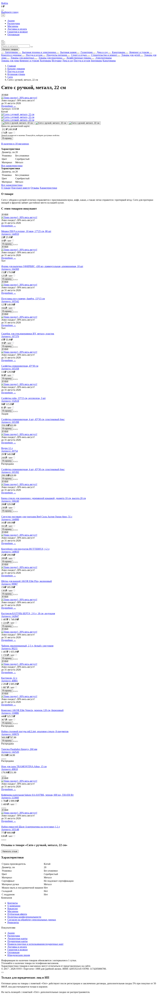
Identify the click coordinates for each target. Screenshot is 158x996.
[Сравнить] (14, 244)
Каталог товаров (10, 49)
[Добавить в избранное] (16, 244)
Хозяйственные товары (78, 58)
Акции (11, 20)
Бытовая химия (68, 52)
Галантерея (86, 52)
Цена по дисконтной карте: (15, 126)
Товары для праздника (50, 58)
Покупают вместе (20, 188)
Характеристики (48, 188)
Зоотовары (96, 60)
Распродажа (13, 23)
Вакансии (12, 908)
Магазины (12, 26)
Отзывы (35, 188)
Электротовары (103, 58)
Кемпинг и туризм (139, 52)
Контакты (12, 903)
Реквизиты (13, 922)
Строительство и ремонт (104, 55)
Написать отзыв (9, 851)
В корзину (7, 138)
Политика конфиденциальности (24, 917)
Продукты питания (56, 55)
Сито (10, 77)
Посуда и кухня (33, 55)
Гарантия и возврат (17, 31)
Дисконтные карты (17, 938)
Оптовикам (13, 34)
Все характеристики (12, 165)
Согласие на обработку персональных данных (31, 919)
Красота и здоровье (11, 55)
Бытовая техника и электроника (39, 52)
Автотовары (11, 52)
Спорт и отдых (79, 55)
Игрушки (57, 60)
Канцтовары (118, 52)
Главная (11, 66)
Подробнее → (8, 106)
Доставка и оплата (17, 29)
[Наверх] (2, 972)
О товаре (6, 188)
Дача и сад (102, 52)
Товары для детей (130, 55)
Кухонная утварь (16, 74)
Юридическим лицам (18, 955)
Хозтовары (45, 60)
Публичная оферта (17, 914)
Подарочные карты (17, 941)
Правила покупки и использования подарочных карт (35, 944)
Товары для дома (10, 60)
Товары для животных (22, 58)
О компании (13, 905)
